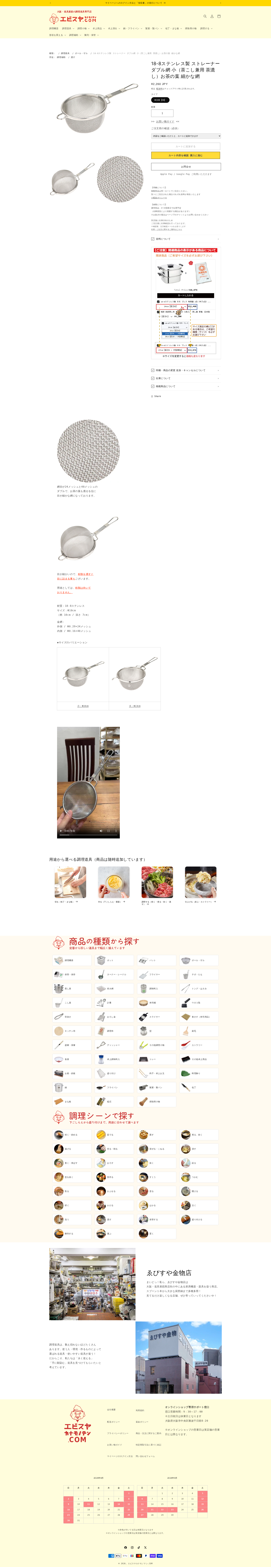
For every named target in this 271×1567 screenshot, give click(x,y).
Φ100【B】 (160, 100)
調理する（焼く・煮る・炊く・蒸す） (156, 903)
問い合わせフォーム (145, 1456)
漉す (73, 57)
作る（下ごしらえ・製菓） (110, 902)
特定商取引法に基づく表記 (148, 1445)
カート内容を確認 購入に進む (186, 155)
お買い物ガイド (165, 121)
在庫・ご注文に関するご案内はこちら (166, 229)
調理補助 (61, 57)
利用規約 (140, 1410)
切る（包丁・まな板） (64, 902)
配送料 (159, 89)
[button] (67, 28)
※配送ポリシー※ (159, 198)
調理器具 (65, 53)
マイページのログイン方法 (120, 1456)
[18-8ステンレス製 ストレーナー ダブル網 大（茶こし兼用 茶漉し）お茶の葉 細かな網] (135, 697)
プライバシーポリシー (117, 1433)
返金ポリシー (142, 1422)
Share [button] (157, 396)
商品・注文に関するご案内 (148, 1433)
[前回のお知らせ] (50, 3)
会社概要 (111, 1409)
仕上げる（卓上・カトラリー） (199, 902)
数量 (153, 107)
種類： (52, 53)
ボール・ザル (81, 53)
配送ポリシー (113, 1422)
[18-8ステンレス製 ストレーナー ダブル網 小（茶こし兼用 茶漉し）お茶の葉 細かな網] (83, 697)
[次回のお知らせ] (220, 3)
